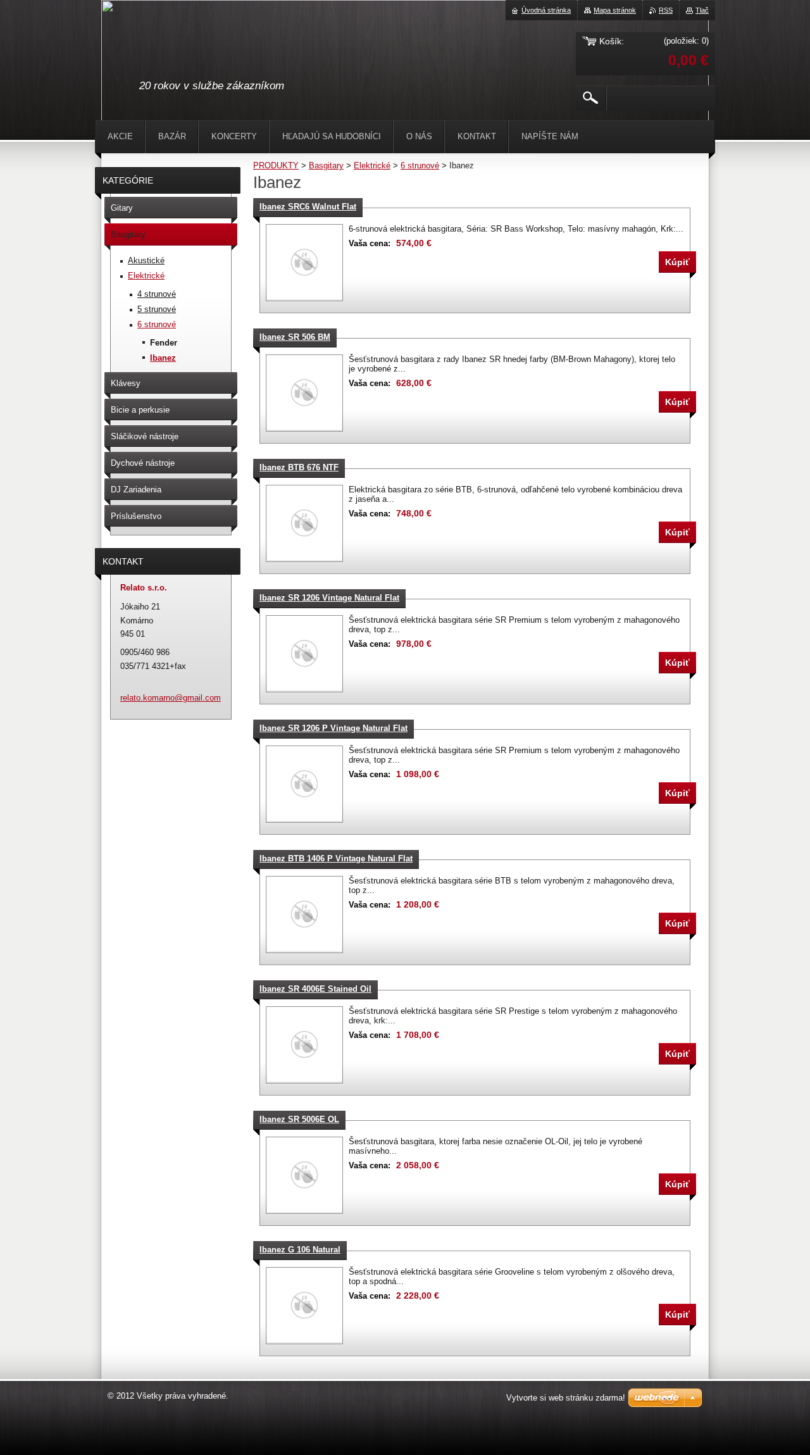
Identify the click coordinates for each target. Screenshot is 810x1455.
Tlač (702, 10)
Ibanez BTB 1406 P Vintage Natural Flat (336, 858)
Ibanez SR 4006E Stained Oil (315, 989)
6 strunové (420, 165)
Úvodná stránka (546, 10)
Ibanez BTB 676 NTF (299, 467)
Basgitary (326, 165)
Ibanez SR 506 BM (294, 337)
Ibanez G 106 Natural (299, 1249)
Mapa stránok (615, 10)
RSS (666, 10)
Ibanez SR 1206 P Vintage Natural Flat (333, 728)
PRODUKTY (276, 165)
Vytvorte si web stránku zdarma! (565, 1397)
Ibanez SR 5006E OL (299, 1119)
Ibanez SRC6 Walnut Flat (307, 206)
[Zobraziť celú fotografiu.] (304, 262)
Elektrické (372, 165)
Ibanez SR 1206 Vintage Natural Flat (329, 598)
